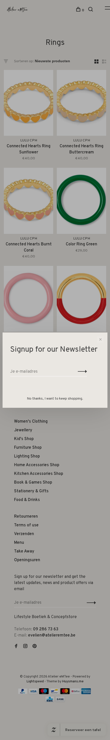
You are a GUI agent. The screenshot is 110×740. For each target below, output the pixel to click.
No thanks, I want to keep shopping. (55, 399)
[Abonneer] (81, 371)
